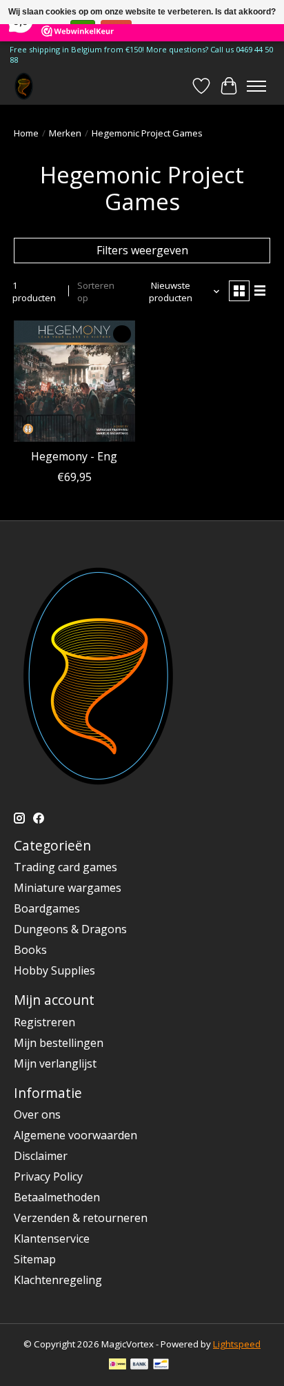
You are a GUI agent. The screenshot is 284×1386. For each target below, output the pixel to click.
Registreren (44, 1022)
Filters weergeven (142, 250)
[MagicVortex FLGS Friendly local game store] (24, 86)
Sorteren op (95, 291)
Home (26, 133)
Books (30, 949)
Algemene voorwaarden (75, 1135)
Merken (65, 133)
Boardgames (47, 908)
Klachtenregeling (58, 1279)
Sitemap (35, 1259)
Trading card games (65, 867)
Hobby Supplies (54, 970)
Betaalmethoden (57, 1197)
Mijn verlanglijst (55, 1063)
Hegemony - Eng (74, 456)
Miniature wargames (67, 887)
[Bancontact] (161, 1365)
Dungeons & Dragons (70, 929)
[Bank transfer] (139, 1365)
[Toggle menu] (256, 86)
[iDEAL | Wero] (117, 1365)
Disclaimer (41, 1155)
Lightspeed (237, 1344)
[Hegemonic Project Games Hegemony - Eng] (74, 381)
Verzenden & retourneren (81, 1217)
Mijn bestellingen (58, 1042)
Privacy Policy (48, 1176)
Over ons (37, 1114)
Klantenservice (52, 1238)
